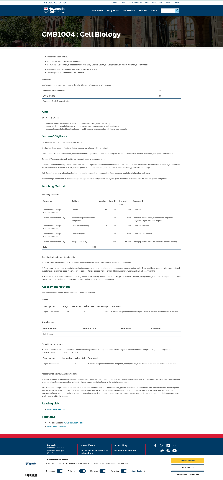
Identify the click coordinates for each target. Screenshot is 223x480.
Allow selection (188, 467)
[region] (111, 224)
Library (123, 3)
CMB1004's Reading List (57, 409)
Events (168, 3)
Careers (114, 3)
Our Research (129, 10)
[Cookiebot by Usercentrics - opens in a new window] (31, 475)
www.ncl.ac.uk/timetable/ (74, 422)
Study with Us (113, 10)
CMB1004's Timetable (56, 426)
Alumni (154, 10)
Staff (146, 3)
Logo (54, 10)
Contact (176, 3)
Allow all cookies (188, 461)
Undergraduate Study (55, 3)
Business (143, 10)
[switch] (82, 471)
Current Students (136, 3)
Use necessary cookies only (188, 474)
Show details (136, 471)
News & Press (157, 3)
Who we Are (97, 10)
